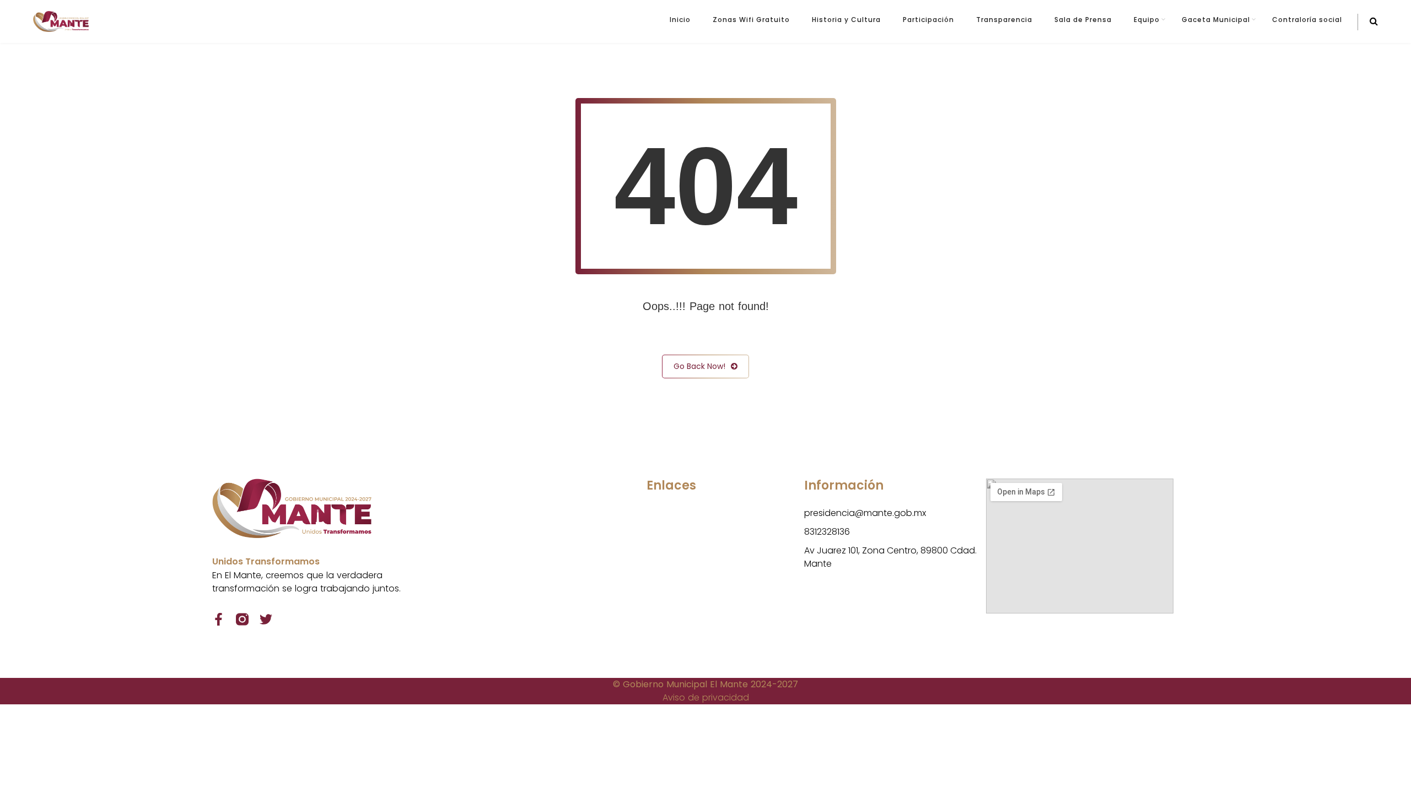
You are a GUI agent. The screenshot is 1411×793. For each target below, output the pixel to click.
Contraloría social (1307, 19)
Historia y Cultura (846, 19)
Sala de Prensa (1083, 19)
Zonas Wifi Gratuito (751, 19)
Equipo (1147, 19)
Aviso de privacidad (706, 697)
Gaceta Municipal (1216, 19)
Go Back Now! (699, 366)
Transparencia (1004, 19)
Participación (928, 19)
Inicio (680, 19)
